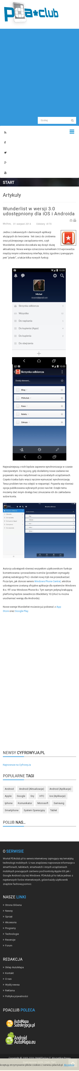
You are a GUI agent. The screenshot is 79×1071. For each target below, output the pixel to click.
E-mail (71, 220)
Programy (10, 928)
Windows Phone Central (47, 581)
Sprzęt (8, 916)
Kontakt (9, 973)
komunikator (25, 803)
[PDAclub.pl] (31, 13)
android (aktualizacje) (31, 788)
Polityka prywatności (16, 996)
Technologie (12, 933)
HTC (42, 796)
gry (32, 796)
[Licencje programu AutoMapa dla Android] (20, 1039)
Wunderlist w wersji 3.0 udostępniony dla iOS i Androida (39, 211)
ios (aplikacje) (57, 796)
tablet (53, 810)
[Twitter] (5, 152)
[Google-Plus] (5, 162)
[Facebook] (5, 142)
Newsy (9, 910)
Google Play (21, 611)
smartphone (11, 810)
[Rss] (5, 132)
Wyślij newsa (12, 984)
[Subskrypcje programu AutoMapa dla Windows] (20, 1023)
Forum (8, 945)
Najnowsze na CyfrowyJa (17, 764)
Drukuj (74, 220)
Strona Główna (13, 905)
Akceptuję (69, 1065)
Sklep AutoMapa (14, 967)
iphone (8, 803)
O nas (8, 978)
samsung (59, 803)
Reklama (10, 990)
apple (8, 796)
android (9, 788)
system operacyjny (34, 810)
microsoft (42, 803)
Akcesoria (10, 922)
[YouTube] (5, 172)
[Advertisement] (39, 72)
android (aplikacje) (60, 788)
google (21, 796)
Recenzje (10, 939)
